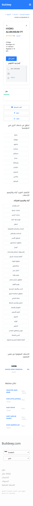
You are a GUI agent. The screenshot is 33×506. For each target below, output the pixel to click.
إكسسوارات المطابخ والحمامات (15, 252)
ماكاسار (16, 167)
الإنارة (15, 321)
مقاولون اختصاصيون (15, 243)
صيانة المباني (16, 298)
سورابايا (16, 139)
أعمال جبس (16, 270)
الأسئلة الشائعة (8, 485)
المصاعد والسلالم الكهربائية (16, 229)
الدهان (16, 224)
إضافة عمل (6, 473)
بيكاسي (16, 176)
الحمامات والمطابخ (16, 233)
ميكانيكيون (16, 266)
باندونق (16, 144)
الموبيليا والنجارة (15, 307)
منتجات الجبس (16, 215)
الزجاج (15, 247)
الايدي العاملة (16, 335)
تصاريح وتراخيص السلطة (16, 303)
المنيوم (9, 14)
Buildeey (6, 4)
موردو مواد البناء (16, 219)
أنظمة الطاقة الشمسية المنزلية (16, 340)
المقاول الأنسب (16, 238)
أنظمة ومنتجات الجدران (15, 256)
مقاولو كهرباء (16, 261)
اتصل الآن (11, 58)
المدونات (5, 481)
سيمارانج (15, 153)
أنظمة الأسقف (16, 312)
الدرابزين (16, 326)
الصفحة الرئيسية (24, 14)
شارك (17, 113)
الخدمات (15, 14)
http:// (13, 77)
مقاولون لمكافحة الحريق (16, 293)
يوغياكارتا (15, 163)
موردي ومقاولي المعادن (16, 330)
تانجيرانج (15, 172)
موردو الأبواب (15, 284)
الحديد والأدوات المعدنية (16, 289)
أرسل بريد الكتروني (14, 63)
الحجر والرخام (15, 206)
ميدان (15, 158)
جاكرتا (15, 135)
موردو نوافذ (16, 275)
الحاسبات (5, 477)
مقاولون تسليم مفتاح (16, 280)
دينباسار (16, 149)
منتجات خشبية (16, 210)
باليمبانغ (15, 181)
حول (3, 470)
